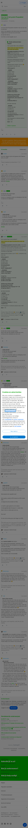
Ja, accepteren (14, 437)
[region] (14, 414)
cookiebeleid (8, 419)
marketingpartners (10, 411)
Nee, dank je (14, 431)
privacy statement (18, 419)
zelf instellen (17, 426)
